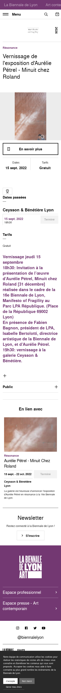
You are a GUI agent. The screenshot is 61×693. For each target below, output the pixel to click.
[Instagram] (17, 628)
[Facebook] (26, 628)
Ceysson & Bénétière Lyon (28, 210)
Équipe (21, 650)
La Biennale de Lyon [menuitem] (20, 4)
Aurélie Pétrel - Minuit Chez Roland (27, 463)
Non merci (27, 681)
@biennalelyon (30, 637)
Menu (16, 14)
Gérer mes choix (14, 686)
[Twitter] (35, 628)
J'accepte (10, 681)
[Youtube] (43, 628)
